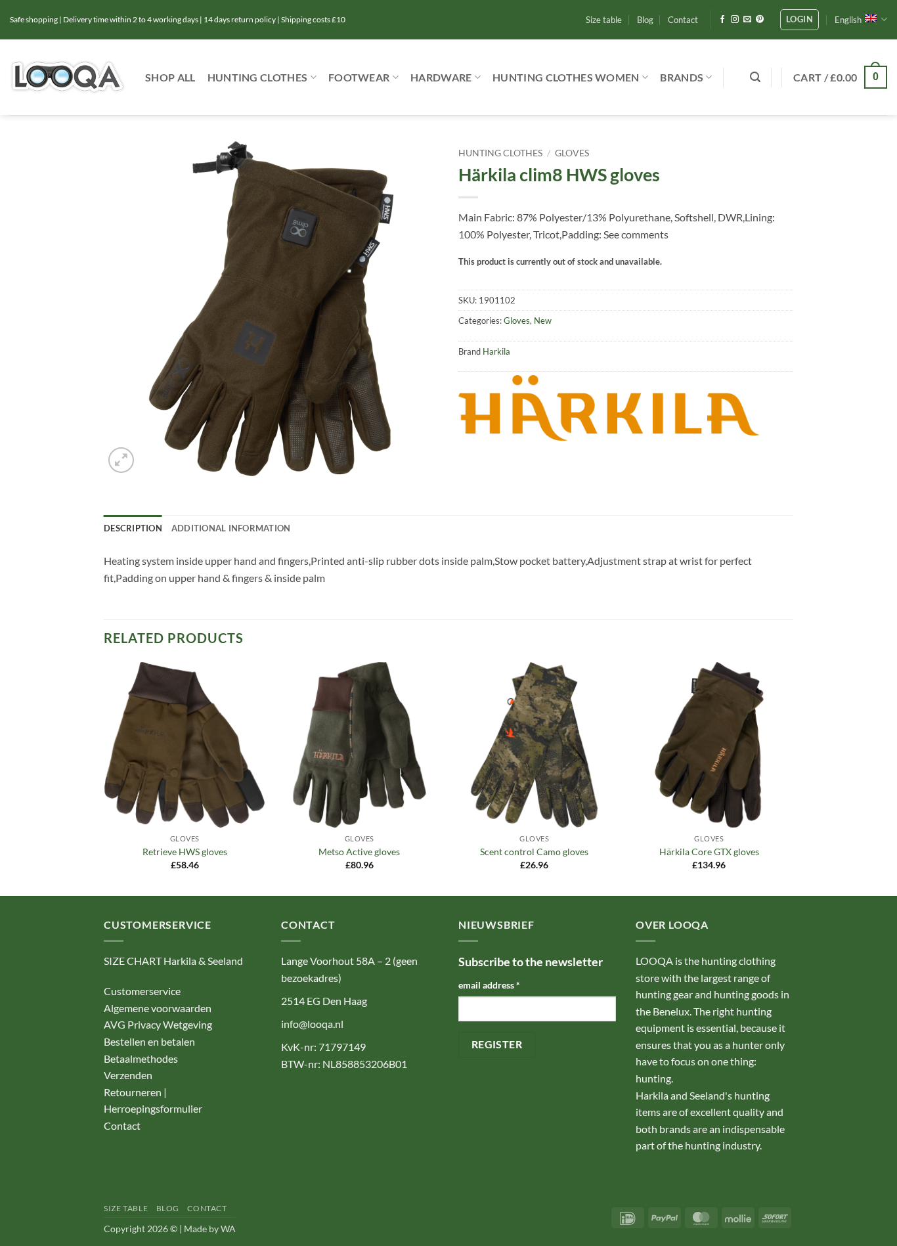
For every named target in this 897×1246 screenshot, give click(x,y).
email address (489, 984)
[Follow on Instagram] (735, 19)
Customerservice (142, 991)
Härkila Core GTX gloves (709, 851)
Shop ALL (170, 77)
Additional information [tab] (231, 528)
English (848, 19)
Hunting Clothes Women (566, 77)
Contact (683, 19)
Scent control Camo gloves (534, 851)
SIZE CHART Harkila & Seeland (173, 960)
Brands (681, 77)
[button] (799, 19)
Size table (604, 19)
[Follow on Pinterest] (760, 19)
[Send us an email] (747, 19)
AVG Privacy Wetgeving (158, 1024)
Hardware (441, 77)
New (543, 320)
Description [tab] (133, 528)
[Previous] (104, 778)
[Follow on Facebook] (722, 19)
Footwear (359, 77)
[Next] (789, 778)
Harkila (496, 351)
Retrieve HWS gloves (184, 851)
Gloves (572, 153)
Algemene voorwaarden (157, 1008)
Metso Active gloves (359, 851)
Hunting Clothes (258, 77)
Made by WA (210, 1228)
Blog (645, 19)
